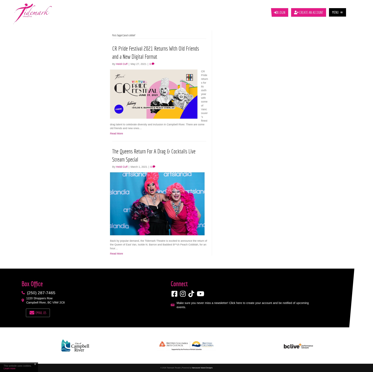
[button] (337, 12)
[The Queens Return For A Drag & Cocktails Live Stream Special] (157, 203)
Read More (116, 133)
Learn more (9, 368)
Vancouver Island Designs (202, 368)
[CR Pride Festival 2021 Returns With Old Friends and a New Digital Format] (153, 93)
